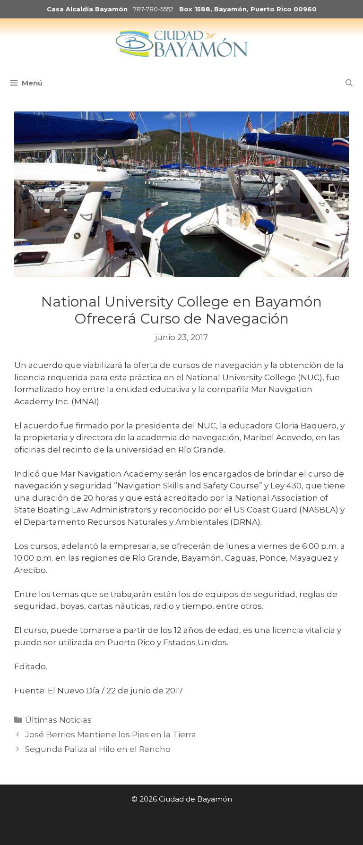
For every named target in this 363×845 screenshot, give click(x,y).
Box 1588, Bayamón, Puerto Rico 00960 (248, 9)
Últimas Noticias (58, 720)
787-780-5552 (153, 9)
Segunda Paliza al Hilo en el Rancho (98, 749)
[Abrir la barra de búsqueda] (349, 83)
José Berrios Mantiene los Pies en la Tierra (110, 734)
